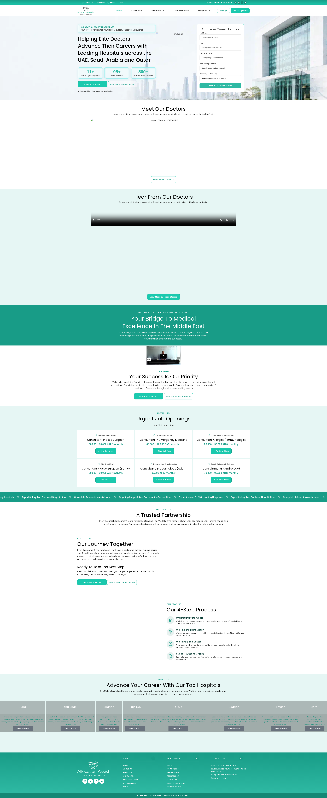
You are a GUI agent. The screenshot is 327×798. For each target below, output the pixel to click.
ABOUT (127, 758)
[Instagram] (235, 2)
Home (119, 10)
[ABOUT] (153, 758)
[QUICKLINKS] (197, 758)
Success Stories (181, 10)
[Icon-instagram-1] (84, 781)
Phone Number (206, 54)
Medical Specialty (208, 64)
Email (202, 43)
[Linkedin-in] (239, 2)
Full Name (204, 33)
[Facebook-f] (242, 2)
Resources (156, 10)
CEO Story (136, 10)
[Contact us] (241, 758)
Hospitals (202, 10)
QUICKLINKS (173, 758)
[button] (80, 144)
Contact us (218, 758)
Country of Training (208, 74)
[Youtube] (245, 2)
